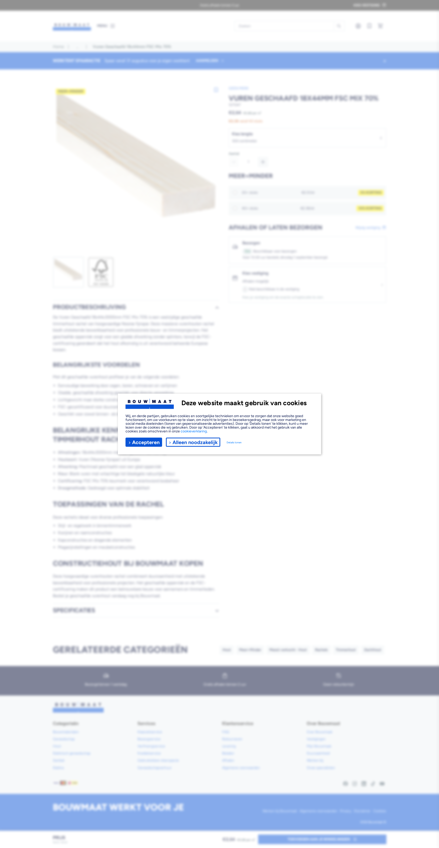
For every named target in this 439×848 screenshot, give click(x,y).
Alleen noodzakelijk (195, 442)
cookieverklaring (194, 431)
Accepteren (146, 442)
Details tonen (234, 442)
